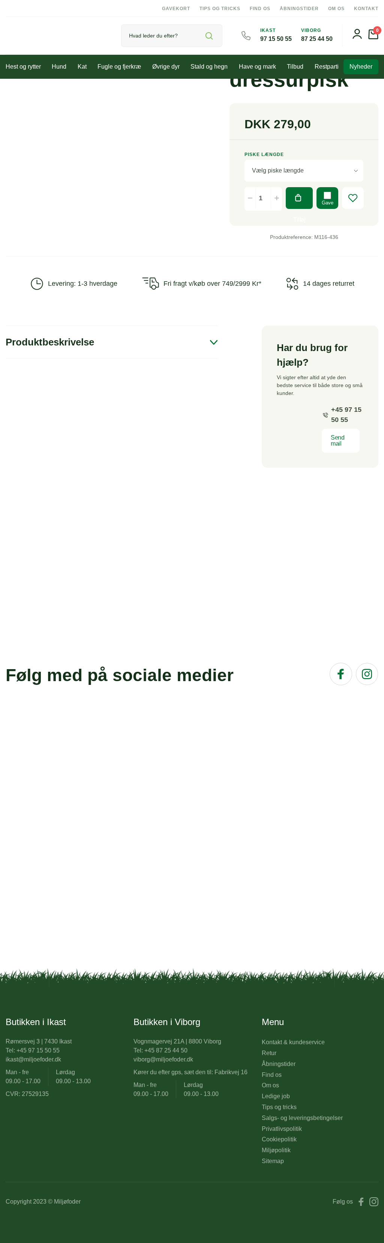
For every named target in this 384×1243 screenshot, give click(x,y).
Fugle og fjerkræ (119, 66)
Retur (269, 1053)
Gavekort (176, 8)
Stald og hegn (209, 66)
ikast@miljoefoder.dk (33, 1059)
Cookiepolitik (279, 1139)
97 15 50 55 (276, 39)
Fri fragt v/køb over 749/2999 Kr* (212, 283)
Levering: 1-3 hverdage (82, 283)
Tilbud (295, 66)
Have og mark (257, 66)
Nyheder (361, 66)
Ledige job (276, 1096)
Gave (327, 203)
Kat (82, 66)
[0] (373, 37)
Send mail (337, 440)
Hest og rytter (23, 66)
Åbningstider (299, 8)
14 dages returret (328, 283)
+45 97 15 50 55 (346, 414)
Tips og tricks (220, 8)
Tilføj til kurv (299, 198)
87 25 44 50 (317, 39)
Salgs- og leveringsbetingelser (302, 1118)
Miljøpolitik (276, 1150)
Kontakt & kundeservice (293, 1042)
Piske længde (264, 154)
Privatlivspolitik (282, 1129)
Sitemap (273, 1161)
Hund (59, 66)
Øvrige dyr (166, 66)
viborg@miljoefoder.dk (163, 1059)
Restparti (327, 66)
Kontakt (366, 8)
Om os (336, 8)
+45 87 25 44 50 (166, 1050)
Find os (260, 8)
